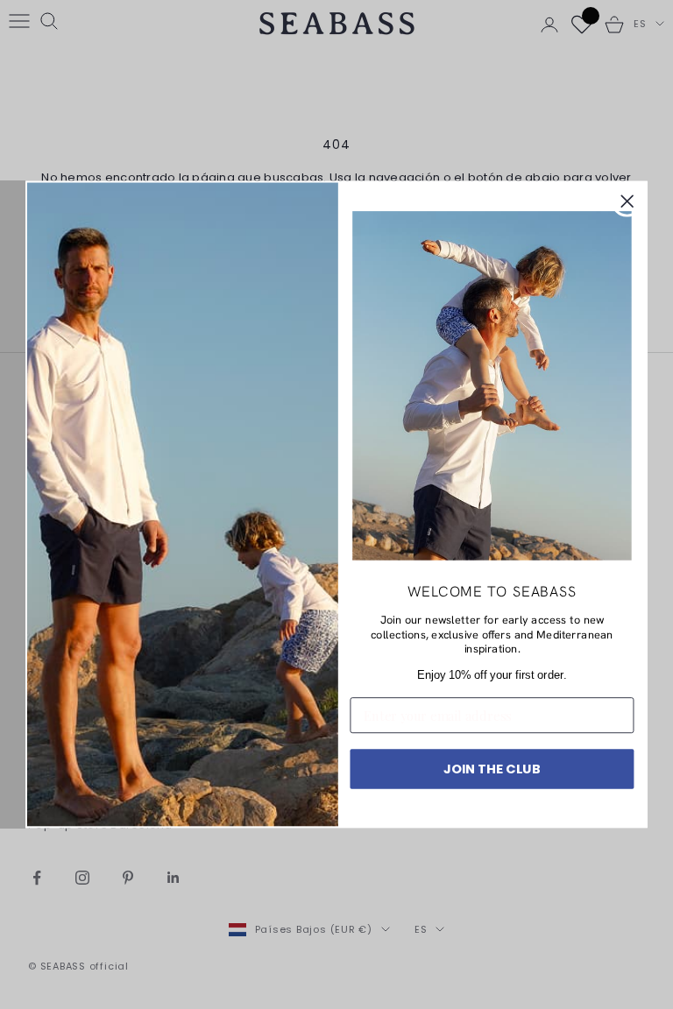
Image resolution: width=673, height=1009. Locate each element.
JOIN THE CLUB (492, 768)
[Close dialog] (627, 201)
